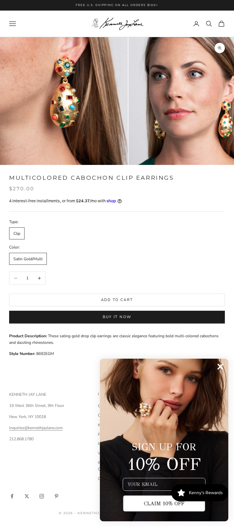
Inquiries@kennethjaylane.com (36, 428)
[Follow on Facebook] (12, 496)
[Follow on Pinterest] (56, 496)
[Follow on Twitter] (27, 496)
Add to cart (117, 299)
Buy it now (117, 317)
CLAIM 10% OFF (164, 503)
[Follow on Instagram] (42, 496)
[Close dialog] (220, 366)
